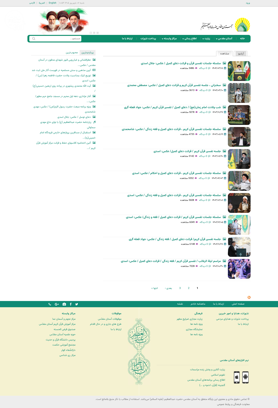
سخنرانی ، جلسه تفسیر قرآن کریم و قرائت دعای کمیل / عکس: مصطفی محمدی (174, 85)
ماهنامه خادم (198, 304)
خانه (242, 39)
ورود (248, 3)
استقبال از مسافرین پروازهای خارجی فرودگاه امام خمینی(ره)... (68, 135)
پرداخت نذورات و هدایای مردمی (232, 319)
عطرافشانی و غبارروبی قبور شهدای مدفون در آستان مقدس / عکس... (67, 62)
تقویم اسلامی (218, 375)
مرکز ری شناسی (67, 355)
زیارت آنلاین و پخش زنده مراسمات (207, 370)
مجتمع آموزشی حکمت (63, 345)
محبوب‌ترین (72, 53)
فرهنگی (198, 314)
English (52, 3)
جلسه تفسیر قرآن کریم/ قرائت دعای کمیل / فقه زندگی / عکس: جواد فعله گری (175, 239)
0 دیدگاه (203, 68)
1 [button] (97, 33)
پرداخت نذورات (148, 39)
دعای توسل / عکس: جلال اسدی (74, 117)
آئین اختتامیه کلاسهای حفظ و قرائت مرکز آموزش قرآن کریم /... (66, 145)
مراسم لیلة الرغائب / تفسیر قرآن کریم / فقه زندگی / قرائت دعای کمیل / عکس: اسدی (171, 261)
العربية (42, 3)
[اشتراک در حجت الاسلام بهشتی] (249, 298)
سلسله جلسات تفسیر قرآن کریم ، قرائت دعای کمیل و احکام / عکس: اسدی (176, 173)
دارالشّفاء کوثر (68, 350)
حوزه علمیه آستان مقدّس (62, 334)
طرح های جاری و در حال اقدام (105, 324)
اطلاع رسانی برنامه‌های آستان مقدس (206, 380)
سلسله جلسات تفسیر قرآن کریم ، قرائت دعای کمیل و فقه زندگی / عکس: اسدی (174, 195)
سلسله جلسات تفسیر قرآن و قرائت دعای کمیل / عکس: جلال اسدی (181, 63)
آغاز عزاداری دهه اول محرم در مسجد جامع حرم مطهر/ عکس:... (65, 99)
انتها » (154, 288)
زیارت (208, 39)
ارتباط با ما (127, 39)
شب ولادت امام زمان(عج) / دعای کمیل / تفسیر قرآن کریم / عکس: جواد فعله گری (172, 107)
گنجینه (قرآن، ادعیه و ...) (212, 385)
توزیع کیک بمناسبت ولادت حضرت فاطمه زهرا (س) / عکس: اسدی (66, 78)
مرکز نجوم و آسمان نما (63, 319)
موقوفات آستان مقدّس (109, 319)
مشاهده (223, 54)
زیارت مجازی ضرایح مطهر (190, 319)
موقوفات (116, 314)
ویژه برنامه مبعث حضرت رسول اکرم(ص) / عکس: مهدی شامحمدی (64, 109)
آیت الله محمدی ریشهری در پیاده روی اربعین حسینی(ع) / (64, 88)
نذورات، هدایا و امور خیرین (234, 314)
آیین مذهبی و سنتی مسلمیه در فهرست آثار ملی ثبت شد (61, 70)
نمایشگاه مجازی (194, 329)
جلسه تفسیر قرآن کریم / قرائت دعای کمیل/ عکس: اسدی (187, 151)
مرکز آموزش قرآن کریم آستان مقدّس (57, 324)
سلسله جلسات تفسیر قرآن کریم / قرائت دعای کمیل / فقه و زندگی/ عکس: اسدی (173, 217)
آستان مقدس (226, 39)
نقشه (180, 304)
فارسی (32, 3)
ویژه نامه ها (196, 324)
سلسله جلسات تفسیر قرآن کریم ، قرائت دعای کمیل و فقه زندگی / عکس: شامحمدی (171, 129)
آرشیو (241, 54)
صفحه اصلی (238, 304)
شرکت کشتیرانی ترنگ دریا (13, 368)
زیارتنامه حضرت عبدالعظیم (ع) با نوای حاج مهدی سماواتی (68, 124)
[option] (63, 21)
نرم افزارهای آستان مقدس (234, 360)
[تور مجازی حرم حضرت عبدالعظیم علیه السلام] (15, 31)
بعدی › (168, 288)
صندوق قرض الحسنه (64, 329)
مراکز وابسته (171, 39)
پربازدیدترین (88, 53)
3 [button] (91, 33)
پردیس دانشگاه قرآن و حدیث (60, 340)
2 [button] (94, 33)
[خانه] (225, 20)
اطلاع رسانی (192, 39)
